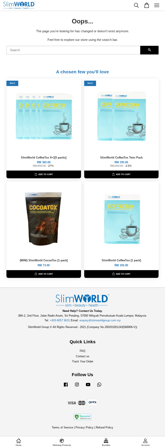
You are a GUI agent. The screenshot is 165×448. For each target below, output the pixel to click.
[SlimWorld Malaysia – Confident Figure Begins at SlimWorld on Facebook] (66, 386)
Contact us (82, 356)
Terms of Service (62, 427)
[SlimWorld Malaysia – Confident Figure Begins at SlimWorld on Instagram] (77, 386)
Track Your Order (82, 361)
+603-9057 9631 (60, 320)
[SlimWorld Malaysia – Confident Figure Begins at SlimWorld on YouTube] (88, 386)
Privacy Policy (84, 427)
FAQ (82, 351)
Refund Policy (104, 427)
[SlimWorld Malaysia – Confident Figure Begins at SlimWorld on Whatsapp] (99, 386)
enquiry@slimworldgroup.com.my (100, 320)
